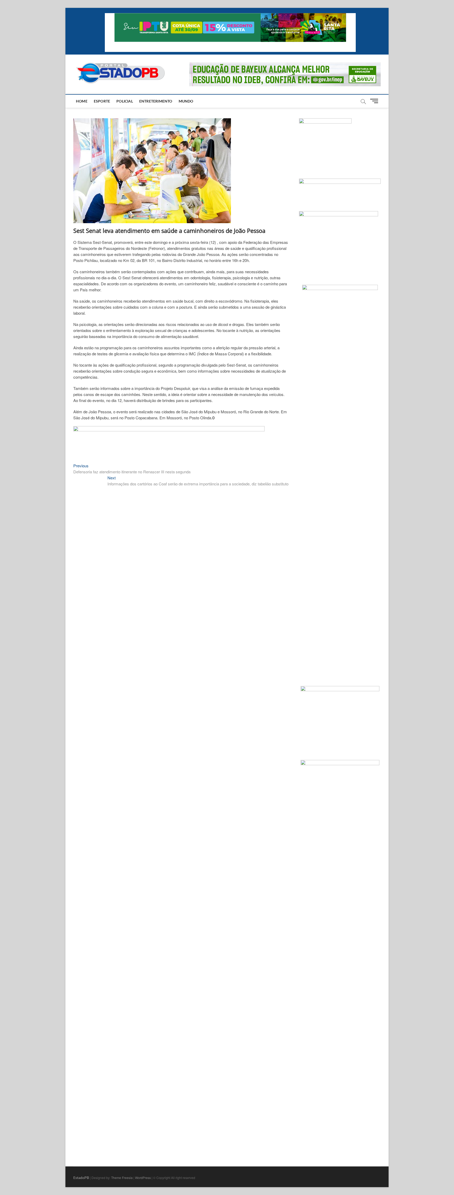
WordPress (143, 1177)
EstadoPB (81, 1177)
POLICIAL (124, 101)
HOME (81, 101)
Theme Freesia (122, 1177)
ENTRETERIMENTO (155, 101)
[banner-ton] (169, 429)
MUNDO (186, 101)
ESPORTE (102, 101)
